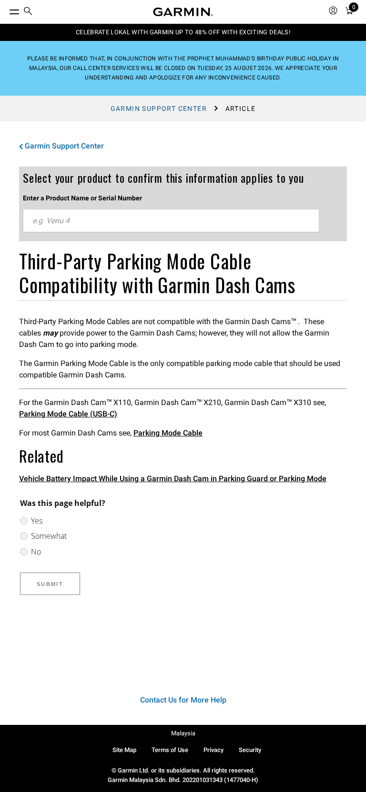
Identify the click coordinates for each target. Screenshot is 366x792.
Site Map (124, 749)
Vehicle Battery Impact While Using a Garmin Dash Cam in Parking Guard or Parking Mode (172, 478)
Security (250, 749)
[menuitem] (28, 12)
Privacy (213, 749)
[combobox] (171, 221)
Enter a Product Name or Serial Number (82, 198)
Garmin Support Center (159, 108)
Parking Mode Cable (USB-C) (68, 413)
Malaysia (183, 733)
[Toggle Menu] (5, 9)
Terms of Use (170, 749)
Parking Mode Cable (168, 432)
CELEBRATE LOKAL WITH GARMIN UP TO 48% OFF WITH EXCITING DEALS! (183, 32)
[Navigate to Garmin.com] (183, 12)
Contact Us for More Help (183, 699)
